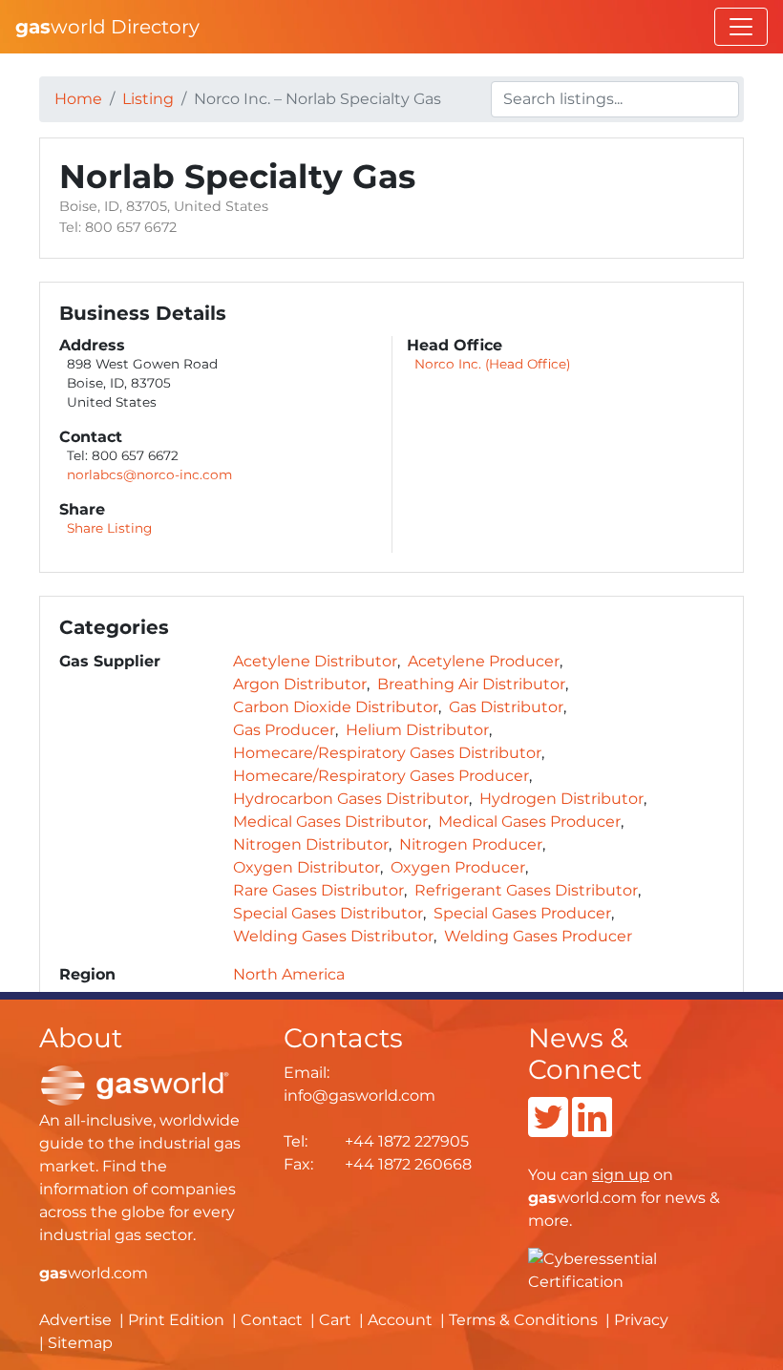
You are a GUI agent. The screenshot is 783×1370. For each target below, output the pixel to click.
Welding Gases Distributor (333, 936)
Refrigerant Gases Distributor (526, 890)
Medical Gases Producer (529, 821)
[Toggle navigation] (741, 27)
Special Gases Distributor (328, 913)
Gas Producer (284, 730)
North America (289, 974)
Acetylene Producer (484, 661)
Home (78, 99)
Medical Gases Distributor (330, 821)
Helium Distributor (417, 730)
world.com (93, 1273)
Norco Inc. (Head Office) (492, 363)
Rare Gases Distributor (318, 890)
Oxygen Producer (458, 867)
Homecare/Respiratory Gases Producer (381, 776)
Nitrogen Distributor (311, 844)
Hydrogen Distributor (561, 799)
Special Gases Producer (522, 913)
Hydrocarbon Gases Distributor (351, 799)
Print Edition (176, 1320)
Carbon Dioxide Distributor (335, 707)
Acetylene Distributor (315, 661)
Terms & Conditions (523, 1320)
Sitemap (80, 1343)
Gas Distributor (506, 707)
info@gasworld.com (359, 1095)
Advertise (75, 1320)
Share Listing (109, 528)
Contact (272, 1320)
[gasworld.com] (134, 1085)
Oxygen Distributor (306, 867)
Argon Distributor (300, 684)
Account (400, 1320)
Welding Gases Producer (538, 936)
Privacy (641, 1320)
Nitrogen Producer (470, 844)
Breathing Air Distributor (471, 684)
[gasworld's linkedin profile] (592, 1129)
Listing (148, 99)
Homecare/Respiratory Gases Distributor (387, 753)
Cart (335, 1320)
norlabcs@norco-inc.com (149, 474)
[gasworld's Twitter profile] (548, 1129)
